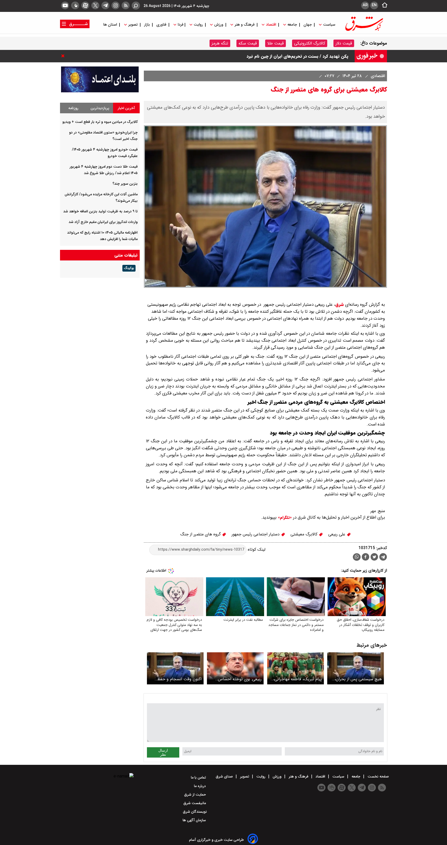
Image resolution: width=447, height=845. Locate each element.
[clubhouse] (75, 5)
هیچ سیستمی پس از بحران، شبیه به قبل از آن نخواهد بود (357, 679)
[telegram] (105, 5)
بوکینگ (129, 268)
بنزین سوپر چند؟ (125, 183)
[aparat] (85, 5)
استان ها (110, 25)
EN (374, 5)
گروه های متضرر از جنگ (201, 534)
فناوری (161, 25)
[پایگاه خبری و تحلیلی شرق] (363, 30)
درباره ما (200, 786)
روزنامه (73, 108)
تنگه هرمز (220, 43)
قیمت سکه (248, 43)
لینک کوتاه (256, 549)
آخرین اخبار (126, 108)
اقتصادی (377, 76)
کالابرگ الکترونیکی (309, 43)
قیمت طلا (275, 43)
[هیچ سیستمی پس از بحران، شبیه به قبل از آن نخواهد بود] (355, 668)
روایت (198, 25)
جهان (307, 25)
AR (365, 5)
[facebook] (365, 557)
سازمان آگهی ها (195, 820)
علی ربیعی (337, 534)
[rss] (126, 5)
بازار (147, 25)
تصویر (133, 25)
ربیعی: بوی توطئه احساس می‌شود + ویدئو (240, 679)
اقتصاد (271, 25)
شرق (339, 304)
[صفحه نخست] (383, 5)
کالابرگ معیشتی (304, 534)
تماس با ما (199, 777)
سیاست (329, 25)
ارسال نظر (163, 752)
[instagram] (115, 5)
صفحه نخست (378, 776)
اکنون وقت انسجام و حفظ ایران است (179, 679)
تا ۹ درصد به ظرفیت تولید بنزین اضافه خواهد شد (100, 211)
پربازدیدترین (100, 108)
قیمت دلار (344, 43)
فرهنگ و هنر (245, 25)
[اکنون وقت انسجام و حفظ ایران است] (175, 668)
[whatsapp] (357, 557)
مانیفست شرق (195, 803)
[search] (136, 6)
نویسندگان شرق (195, 811)
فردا (180, 25)
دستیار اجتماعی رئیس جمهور (256, 534)
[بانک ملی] (100, 91)
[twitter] (95, 5)
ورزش (218, 25)
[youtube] (65, 5)
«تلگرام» (284, 517)
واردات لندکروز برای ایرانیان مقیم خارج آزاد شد (103, 222)
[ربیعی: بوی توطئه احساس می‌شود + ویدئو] (235, 668)
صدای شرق (225, 776)
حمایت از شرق (195, 794)
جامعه (292, 25)
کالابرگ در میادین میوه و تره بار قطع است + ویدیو (303, 56)
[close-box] (64, 56)
